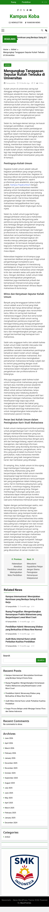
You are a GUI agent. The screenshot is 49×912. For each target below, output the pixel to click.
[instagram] (20, 10)
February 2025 (10, 813)
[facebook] (18, 10)
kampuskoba (10, 83)
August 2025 (10, 783)
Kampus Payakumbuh (20, 184)
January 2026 (10, 758)
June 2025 (9, 793)
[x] (24, 10)
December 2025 (11, 763)
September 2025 (11, 778)
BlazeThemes (25, 903)
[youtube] (30, 10)
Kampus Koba (24, 16)
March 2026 (9, 748)
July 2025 (8, 788)
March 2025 (9, 808)
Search (6, 655)
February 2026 (10, 753)
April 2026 (9, 743)
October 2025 (10, 773)
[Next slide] (46, 2)
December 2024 (11, 823)
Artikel (7, 65)
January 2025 (10, 818)
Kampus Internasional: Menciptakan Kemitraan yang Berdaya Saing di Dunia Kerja (24, 599)
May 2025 (8, 798)
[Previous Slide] (42, 2)
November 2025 (11, 768)
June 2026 (9, 738)
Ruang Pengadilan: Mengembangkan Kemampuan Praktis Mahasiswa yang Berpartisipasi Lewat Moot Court (9, 2)
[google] (27, 10)
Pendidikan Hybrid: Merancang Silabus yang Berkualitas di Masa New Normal (25, 2)
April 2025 (9, 803)
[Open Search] (42, 30)
